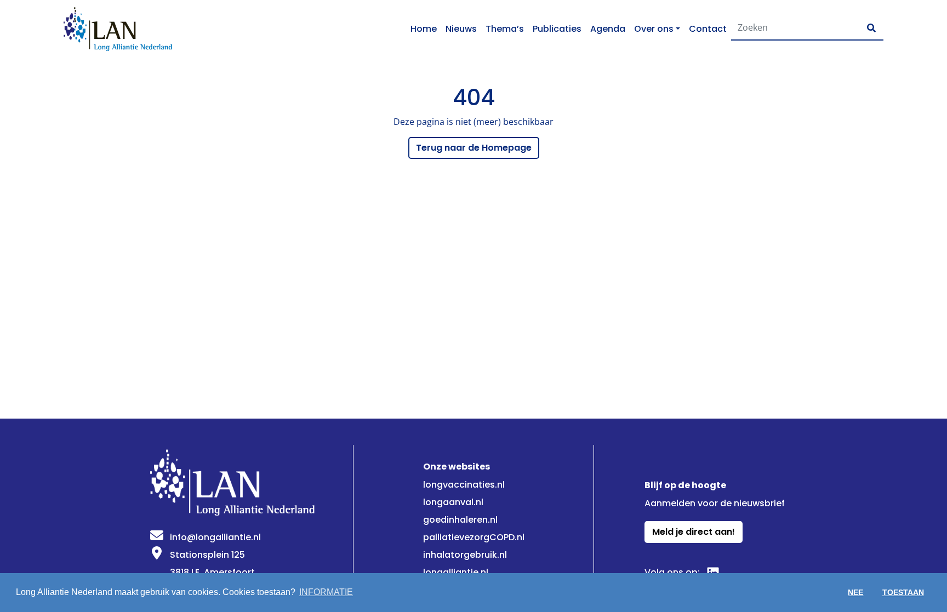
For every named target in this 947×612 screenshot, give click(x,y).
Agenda (607, 28)
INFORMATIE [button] (326, 592)
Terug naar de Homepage (474, 147)
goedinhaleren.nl (460, 519)
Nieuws (461, 28)
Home (423, 28)
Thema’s (505, 28)
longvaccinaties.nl (464, 484)
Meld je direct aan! (693, 531)
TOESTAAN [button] (903, 592)
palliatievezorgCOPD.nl (473, 537)
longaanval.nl (453, 502)
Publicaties (557, 28)
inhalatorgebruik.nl (465, 554)
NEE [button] (855, 592)
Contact (708, 28)
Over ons (654, 28)
